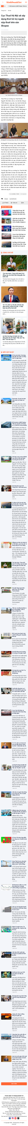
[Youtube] (15, 1118)
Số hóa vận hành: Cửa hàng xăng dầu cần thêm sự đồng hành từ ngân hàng (19, 357)
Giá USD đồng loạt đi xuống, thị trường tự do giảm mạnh (19, 652)
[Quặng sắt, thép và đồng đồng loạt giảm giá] (6, 1016)
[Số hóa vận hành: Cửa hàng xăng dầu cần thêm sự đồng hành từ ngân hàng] (6, 358)
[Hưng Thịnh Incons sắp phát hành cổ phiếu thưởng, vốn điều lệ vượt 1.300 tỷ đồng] (6, 864)
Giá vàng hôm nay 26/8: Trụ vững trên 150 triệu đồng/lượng (19, 672)
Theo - (17, 194)
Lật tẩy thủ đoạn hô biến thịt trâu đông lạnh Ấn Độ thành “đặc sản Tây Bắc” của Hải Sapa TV (13, 337)
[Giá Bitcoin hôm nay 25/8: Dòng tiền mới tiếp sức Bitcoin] (6, 975)
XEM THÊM (14, 1083)
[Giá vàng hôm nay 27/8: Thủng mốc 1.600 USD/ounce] (6, 488)
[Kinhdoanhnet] (14, 2)
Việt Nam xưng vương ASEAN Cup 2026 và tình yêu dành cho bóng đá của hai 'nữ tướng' (19, 459)
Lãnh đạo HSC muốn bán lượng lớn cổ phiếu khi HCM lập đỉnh (19, 954)
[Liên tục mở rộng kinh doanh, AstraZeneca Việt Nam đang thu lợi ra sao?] (6, 909)
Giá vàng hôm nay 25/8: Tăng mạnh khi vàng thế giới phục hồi (19, 997)
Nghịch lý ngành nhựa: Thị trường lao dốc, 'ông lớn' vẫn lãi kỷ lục (19, 928)
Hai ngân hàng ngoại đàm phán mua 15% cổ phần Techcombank (18, 589)
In (23, 202)
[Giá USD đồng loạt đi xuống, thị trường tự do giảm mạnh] (6, 654)
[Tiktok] (18, 1118)
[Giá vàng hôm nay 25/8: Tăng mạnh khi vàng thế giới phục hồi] (6, 998)
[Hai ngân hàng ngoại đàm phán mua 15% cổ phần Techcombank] (6, 590)
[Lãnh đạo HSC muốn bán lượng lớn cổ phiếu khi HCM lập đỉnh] (6, 955)
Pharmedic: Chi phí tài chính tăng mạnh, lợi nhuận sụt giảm (19, 400)
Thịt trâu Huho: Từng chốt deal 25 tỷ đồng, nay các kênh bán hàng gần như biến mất (14, 275)
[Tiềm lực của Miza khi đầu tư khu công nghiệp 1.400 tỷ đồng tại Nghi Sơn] (6, 610)
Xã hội (3, 269)
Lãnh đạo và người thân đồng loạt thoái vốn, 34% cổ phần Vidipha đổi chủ (19, 793)
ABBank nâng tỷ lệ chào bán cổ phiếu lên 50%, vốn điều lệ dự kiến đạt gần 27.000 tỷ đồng (19, 812)
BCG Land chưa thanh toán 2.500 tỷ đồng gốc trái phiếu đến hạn (19, 635)
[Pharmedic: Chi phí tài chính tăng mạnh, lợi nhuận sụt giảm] (6, 401)
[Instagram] (13, 1118)
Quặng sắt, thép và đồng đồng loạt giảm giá (18, 1014)
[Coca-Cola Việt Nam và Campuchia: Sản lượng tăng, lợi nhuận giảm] (6, 713)
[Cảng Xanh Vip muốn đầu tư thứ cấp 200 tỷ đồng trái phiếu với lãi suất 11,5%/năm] (6, 1037)
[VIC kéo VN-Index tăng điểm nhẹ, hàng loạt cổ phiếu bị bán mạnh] (6, 840)
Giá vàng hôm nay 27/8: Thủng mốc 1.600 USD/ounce (19, 486)
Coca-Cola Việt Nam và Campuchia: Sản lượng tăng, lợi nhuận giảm (19, 712)
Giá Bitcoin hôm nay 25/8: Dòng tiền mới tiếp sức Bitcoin (18, 974)
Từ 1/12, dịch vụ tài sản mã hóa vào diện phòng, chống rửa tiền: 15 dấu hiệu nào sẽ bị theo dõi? (13, 306)
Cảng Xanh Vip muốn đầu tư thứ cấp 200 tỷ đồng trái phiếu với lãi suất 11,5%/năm (19, 1036)
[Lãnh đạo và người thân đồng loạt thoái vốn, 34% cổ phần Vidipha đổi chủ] (6, 794)
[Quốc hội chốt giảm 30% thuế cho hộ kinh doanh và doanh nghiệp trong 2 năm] (6, 1059)
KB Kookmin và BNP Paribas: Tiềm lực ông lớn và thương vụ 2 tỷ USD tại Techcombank (19, 424)
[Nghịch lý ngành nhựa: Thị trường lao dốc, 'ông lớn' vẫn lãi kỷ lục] (6, 929)
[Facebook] (10, 1118)
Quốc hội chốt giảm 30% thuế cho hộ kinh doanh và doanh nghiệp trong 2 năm (19, 1058)
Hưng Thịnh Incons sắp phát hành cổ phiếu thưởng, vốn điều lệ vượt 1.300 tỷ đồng (19, 863)
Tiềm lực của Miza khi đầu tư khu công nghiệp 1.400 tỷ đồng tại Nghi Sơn (19, 609)
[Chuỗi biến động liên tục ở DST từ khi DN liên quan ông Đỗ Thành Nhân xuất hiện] (6, 691)
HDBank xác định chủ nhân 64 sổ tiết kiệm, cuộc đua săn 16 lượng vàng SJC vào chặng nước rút (19, 545)
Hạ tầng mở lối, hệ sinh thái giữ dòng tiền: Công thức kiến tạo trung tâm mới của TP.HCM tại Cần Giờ (19, 505)
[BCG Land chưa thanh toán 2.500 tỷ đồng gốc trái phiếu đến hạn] (6, 636)
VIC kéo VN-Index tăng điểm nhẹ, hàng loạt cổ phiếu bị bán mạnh (19, 839)
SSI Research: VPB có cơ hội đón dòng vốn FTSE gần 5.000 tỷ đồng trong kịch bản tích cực (19, 887)
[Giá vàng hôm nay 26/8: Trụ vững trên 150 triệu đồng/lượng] (6, 673)
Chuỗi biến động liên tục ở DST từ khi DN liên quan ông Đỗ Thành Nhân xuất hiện (19, 690)
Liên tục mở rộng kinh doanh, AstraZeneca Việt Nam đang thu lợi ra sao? (19, 908)
